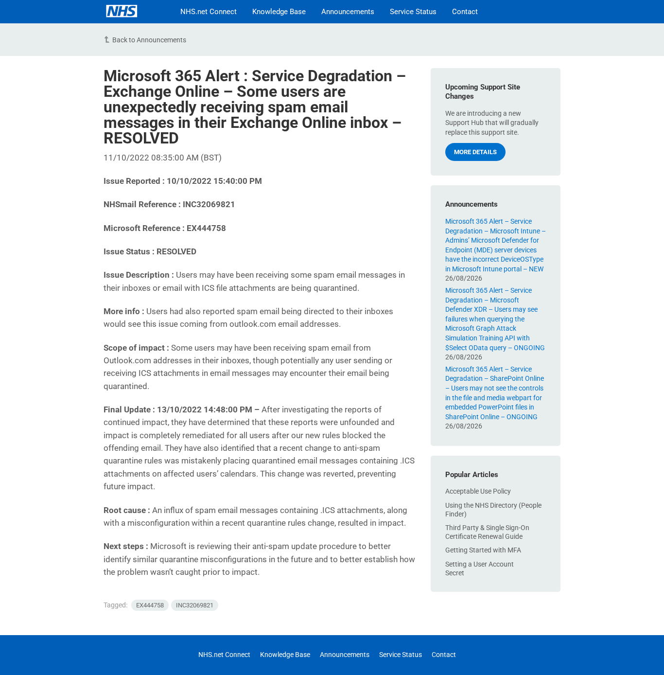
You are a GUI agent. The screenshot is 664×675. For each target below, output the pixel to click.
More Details (475, 152)
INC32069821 (194, 605)
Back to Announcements (149, 40)
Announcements (347, 11)
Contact (465, 11)
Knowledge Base (279, 11)
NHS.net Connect (208, 11)
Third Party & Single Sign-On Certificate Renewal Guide (487, 532)
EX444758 (150, 605)
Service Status (413, 11)
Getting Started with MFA (483, 550)
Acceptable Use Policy (478, 491)
